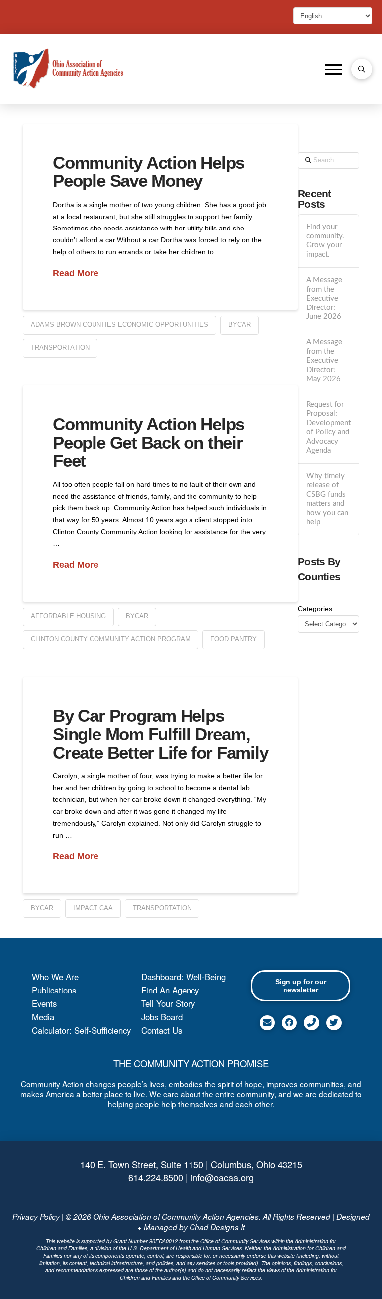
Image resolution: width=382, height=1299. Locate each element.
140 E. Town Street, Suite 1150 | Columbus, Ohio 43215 (191, 1164)
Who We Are (55, 977)
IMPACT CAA (93, 908)
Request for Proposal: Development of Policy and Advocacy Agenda (328, 428)
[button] (333, 69)
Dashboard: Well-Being (183, 977)
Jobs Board (162, 1017)
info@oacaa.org (222, 1177)
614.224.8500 (155, 1177)
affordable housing (68, 616)
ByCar (239, 324)
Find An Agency (170, 990)
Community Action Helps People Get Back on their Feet (148, 442)
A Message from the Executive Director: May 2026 (324, 360)
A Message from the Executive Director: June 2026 (324, 298)
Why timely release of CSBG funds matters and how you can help (327, 499)
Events (44, 1003)
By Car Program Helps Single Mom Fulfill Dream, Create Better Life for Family (160, 734)
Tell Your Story (168, 1003)
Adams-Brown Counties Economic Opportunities (119, 324)
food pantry (233, 639)
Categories (315, 608)
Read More (75, 273)
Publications (54, 990)
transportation (60, 347)
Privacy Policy (36, 1216)
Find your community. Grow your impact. (325, 240)
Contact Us (161, 1030)
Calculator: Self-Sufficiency (81, 1030)
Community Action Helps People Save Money (148, 172)
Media (43, 1017)
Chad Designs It (217, 1227)
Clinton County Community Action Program (111, 639)
